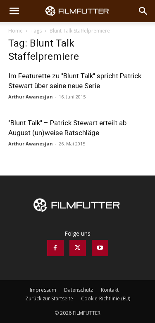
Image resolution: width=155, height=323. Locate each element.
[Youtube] (100, 248)
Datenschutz (78, 289)
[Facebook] (55, 248)
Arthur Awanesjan (30, 97)
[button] (14, 11)
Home (15, 30)
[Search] (143, 11)
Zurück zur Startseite (49, 298)
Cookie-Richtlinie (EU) (105, 298)
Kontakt (110, 289)
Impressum (43, 289)
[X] (77, 248)
